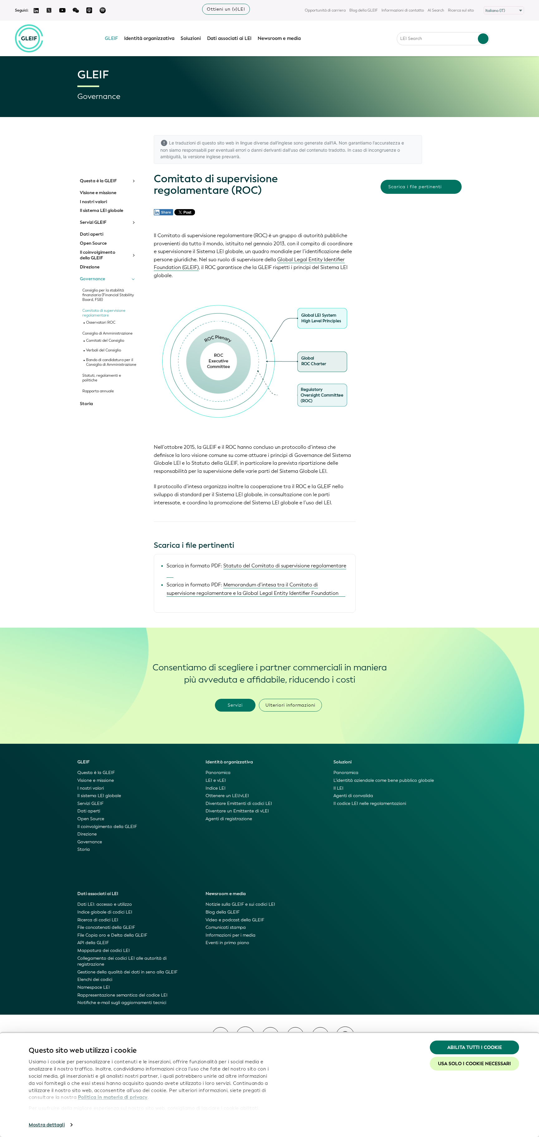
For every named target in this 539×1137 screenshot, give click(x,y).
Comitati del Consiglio (105, 340)
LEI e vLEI (216, 780)
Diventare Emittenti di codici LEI (239, 803)
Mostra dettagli (47, 1125)
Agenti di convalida (353, 796)
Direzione (90, 267)
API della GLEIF (93, 943)
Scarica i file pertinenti (415, 187)
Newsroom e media (279, 38)
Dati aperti (91, 234)
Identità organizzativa (149, 38)
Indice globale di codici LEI (104, 912)
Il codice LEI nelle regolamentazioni (369, 803)
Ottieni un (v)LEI (226, 9)
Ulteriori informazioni (290, 705)
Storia (86, 404)
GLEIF (111, 38)
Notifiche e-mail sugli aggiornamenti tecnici (121, 1003)
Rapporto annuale (98, 391)
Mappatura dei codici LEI (103, 950)
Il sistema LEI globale (101, 210)
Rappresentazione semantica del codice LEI (122, 995)
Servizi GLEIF (93, 222)
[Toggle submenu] (133, 181)
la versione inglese (202, 156)
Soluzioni (191, 38)
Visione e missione (98, 193)
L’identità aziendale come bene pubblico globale (383, 780)
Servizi (235, 705)
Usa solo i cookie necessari (474, 1064)
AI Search (436, 10)
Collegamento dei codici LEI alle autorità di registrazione (122, 961)
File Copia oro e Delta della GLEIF (112, 935)
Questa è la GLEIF (98, 181)
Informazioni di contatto (402, 10)
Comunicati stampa (226, 927)
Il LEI (338, 788)
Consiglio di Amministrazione (107, 333)
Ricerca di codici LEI (97, 920)
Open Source (93, 243)
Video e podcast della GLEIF (235, 920)
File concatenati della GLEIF (106, 927)
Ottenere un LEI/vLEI (227, 796)
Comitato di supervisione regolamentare (103, 313)
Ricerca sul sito (461, 10)
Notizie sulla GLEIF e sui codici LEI (240, 904)
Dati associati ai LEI (229, 38)
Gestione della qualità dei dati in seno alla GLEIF (127, 972)
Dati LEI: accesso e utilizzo (104, 904)
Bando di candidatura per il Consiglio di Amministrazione (111, 362)
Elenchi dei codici (94, 980)
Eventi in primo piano (227, 943)
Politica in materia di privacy (113, 1097)
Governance (92, 279)
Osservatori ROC (100, 322)
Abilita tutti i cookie (474, 1047)
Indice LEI (216, 788)
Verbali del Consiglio (103, 350)
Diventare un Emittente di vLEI (237, 811)
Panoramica (218, 773)
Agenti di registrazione (229, 819)
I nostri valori (93, 202)
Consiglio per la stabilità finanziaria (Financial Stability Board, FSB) (108, 295)
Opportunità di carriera (325, 10)
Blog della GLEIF (363, 10)
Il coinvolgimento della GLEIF (97, 255)
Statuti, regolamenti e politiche (101, 378)
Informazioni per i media (230, 935)
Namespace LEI (93, 987)
